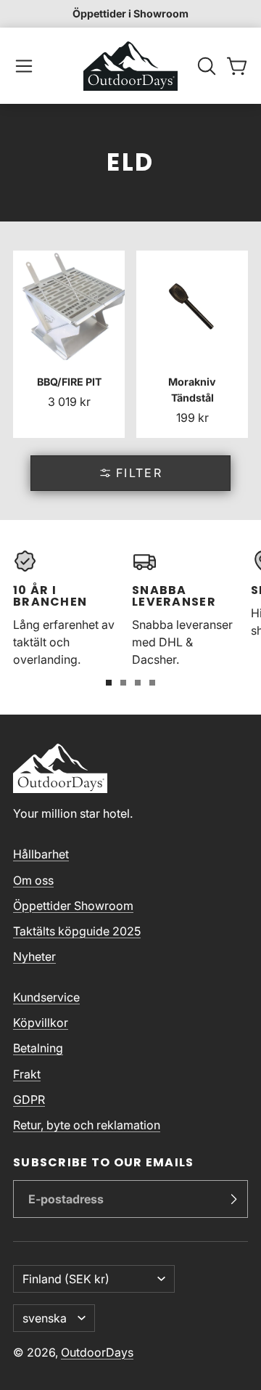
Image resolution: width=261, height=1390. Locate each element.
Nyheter (34, 956)
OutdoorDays (97, 1352)
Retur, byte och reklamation (86, 1125)
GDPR (29, 1099)
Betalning (38, 1048)
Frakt (27, 1074)
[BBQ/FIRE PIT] (69, 344)
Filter (139, 473)
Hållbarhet (41, 854)
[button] (24, 66)
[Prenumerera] (233, 1199)
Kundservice (46, 997)
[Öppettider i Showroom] (130, 14)
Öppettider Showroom (73, 905)
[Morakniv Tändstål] (192, 344)
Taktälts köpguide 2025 (77, 931)
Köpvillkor (40, 1022)
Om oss (33, 880)
